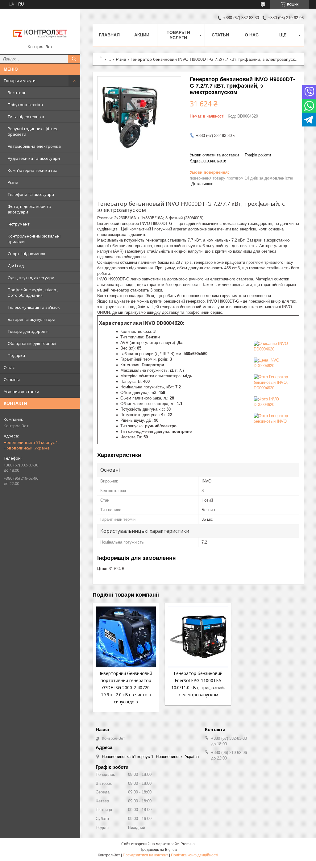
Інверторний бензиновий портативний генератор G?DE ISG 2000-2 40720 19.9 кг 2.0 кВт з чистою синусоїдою (126, 687)
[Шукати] (74, 59)
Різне (13, 182)
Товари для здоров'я (28, 331)
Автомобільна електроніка (34, 146)
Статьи (220, 34)
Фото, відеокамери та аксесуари (29, 209)
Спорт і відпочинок (26, 253)
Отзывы (12, 379)
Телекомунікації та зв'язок (34, 307)
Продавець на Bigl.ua (158, 849)
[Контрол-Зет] (40, 28)
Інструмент (19, 224)
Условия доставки (21, 391)
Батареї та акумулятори (31, 319)
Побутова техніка (25, 104)
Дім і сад (16, 265)
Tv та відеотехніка (26, 116)
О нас (9, 367)
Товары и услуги (19, 80)
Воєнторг (17, 92)
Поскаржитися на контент (145, 855)
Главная (109, 34)
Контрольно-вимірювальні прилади (34, 238)
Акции (141, 34)
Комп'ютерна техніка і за (32, 170)
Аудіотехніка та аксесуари (34, 158)
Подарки (16, 355)
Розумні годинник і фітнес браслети (33, 131)
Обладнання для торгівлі (32, 343)
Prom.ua (188, 844)
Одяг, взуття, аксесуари (31, 277)
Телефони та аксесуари (31, 194)
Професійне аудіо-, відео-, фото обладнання (33, 292)
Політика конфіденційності (194, 855)
